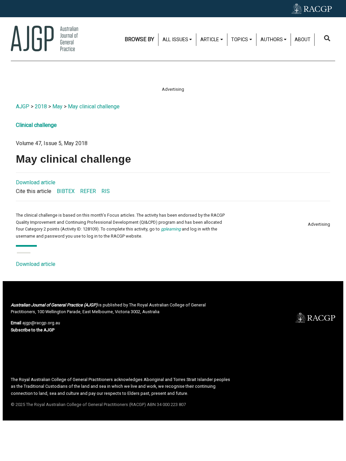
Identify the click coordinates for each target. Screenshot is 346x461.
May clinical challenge (94, 106)
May (57, 106)
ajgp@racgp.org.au (41, 322)
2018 (41, 106)
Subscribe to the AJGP (32, 329)
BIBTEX (66, 191)
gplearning (171, 229)
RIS (105, 191)
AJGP (22, 106)
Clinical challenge (36, 125)
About (303, 40)
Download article (35, 182)
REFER (88, 191)
